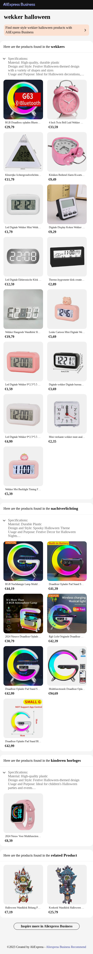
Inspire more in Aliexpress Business (46, 926)
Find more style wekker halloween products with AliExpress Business (38, 30)
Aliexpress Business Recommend (66, 947)
